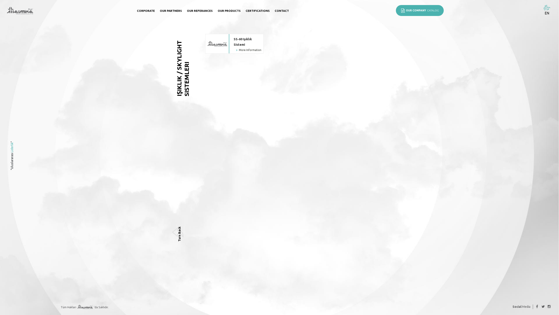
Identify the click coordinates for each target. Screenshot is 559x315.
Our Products (229, 10)
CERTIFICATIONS (258, 10)
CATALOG (422, 10)
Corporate (146, 10)
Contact (282, 10)
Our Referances (200, 10)
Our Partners (171, 10)
